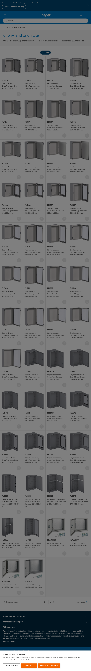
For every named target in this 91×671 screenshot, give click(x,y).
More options (12, 666)
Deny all (29, 666)
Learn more (42, 660)
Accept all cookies (49, 666)
